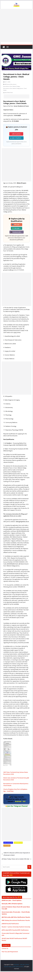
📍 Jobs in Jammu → (16, 134)
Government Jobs (18, 842)
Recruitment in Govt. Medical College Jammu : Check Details (15, 89)
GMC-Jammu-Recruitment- (10, 84)
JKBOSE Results (6, 923)
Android (18, 801)
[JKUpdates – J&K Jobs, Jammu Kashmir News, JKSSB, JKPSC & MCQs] (4, 47)
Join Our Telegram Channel (17, 806)
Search (29, 867)
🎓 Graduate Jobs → (16, 232)
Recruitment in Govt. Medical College (11, 86)
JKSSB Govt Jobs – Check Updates (11, 900)
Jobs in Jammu (7, 845)
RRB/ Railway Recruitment (9, 920)
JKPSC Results (13, 930)
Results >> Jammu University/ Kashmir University (16, 927)
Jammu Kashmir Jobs (8, 842)
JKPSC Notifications (23, 930)
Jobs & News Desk (9, 92)
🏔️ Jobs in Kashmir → (16, 138)
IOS (24, 801)
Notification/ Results (24, 920)
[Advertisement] (16, 25)
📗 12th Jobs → (16, 228)
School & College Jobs (15, 933)
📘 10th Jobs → (16, 224)
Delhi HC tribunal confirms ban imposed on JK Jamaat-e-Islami (17, 854)
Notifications (15, 923)
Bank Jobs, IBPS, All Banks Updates (12, 903)
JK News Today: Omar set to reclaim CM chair (15, 859)
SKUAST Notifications (16, 938)
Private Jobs (5, 933)
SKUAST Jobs (5, 938)
